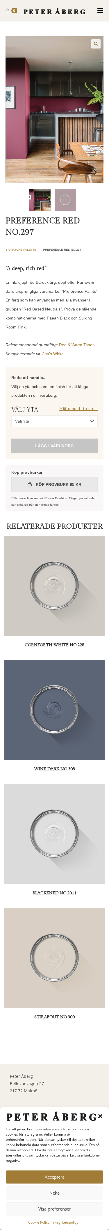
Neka (54, 1193)
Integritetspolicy (65, 1222)
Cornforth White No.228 (54, 644)
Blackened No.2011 (54, 892)
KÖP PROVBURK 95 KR (58, 484)
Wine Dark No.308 (54, 768)
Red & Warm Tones (76, 344)
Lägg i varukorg (54, 445)
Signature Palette (21, 249)
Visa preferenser (54, 1209)
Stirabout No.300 (54, 1016)
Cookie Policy (38, 1222)
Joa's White (53, 353)
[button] (100, 1116)
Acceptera (55, 1177)
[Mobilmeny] (100, 10)
